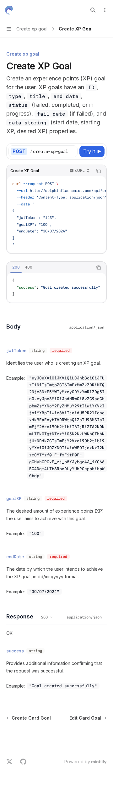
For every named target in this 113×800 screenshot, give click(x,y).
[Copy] (71, 151)
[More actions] (105, 10)
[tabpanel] (56, 287)
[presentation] (53, 151)
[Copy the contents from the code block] (98, 171)
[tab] (16, 267)
